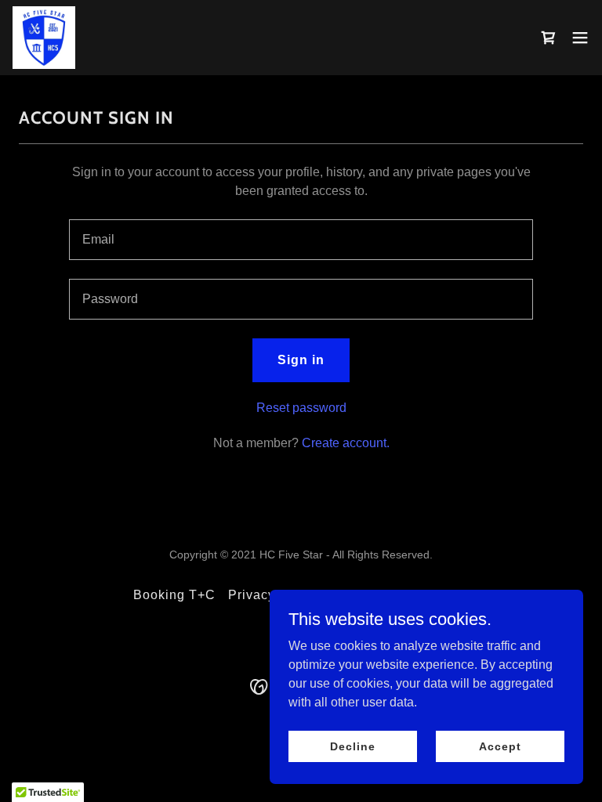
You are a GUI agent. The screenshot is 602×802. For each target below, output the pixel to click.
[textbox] (301, 239)
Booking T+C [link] (174, 595)
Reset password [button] (301, 407)
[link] (44, 37)
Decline (352, 745)
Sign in (301, 360)
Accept (499, 745)
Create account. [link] (346, 443)
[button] (580, 37)
